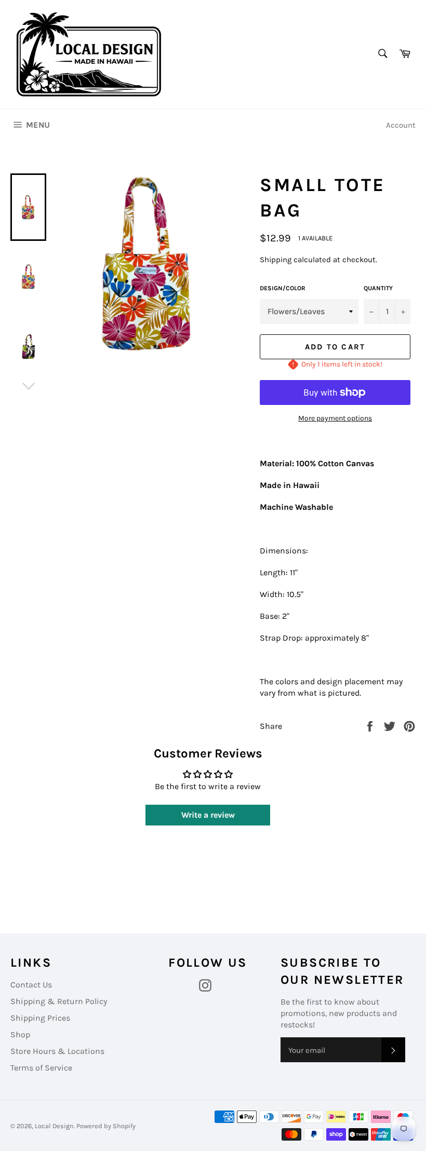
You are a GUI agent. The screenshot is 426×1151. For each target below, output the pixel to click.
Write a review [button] (208, 815)
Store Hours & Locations (57, 1051)
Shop (20, 1034)
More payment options (335, 418)
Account (401, 125)
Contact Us (31, 985)
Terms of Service (41, 1068)
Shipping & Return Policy (58, 1001)
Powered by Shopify (106, 1126)
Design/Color (282, 288)
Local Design (54, 1126)
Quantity (378, 288)
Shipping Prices (40, 1018)
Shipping (275, 259)
